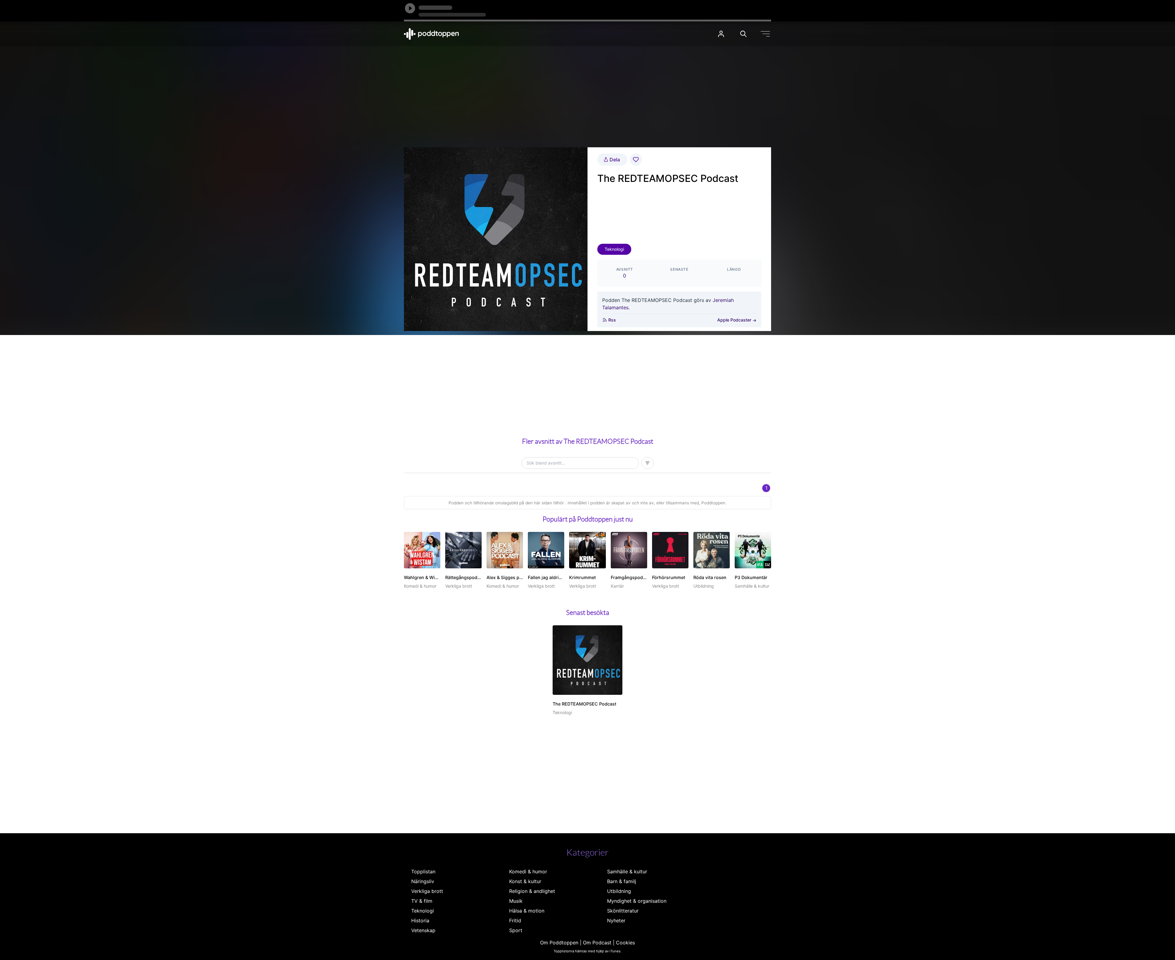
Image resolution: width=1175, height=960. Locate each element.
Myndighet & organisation (636, 901)
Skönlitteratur (623, 911)
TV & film (421, 901)
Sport (515, 930)
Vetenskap (423, 930)
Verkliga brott (427, 891)
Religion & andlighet (532, 891)
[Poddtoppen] (431, 34)
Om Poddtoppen (559, 942)
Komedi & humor (528, 871)
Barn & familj (621, 881)
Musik (516, 901)
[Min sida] (721, 34)
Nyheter (616, 920)
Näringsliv (422, 881)
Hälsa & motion (526, 911)
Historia (420, 920)
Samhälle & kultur (627, 871)
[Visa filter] (647, 463)
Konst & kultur (525, 881)
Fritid (515, 920)
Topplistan (423, 871)
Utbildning (619, 891)
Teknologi (614, 249)
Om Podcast (597, 942)
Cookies (625, 942)
